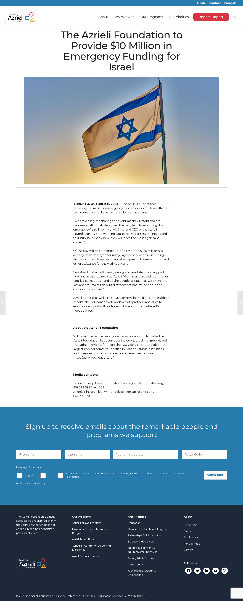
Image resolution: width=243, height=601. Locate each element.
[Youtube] (215, 571)
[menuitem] (103, 17)
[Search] (234, 17)
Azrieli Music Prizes (84, 539)
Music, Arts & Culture (141, 558)
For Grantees (192, 543)
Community (135, 564)
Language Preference (29, 467)
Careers (188, 550)
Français (230, 3)
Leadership (190, 525)
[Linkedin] (206, 571)
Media (201, 3)
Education (134, 523)
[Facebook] (188, 571)
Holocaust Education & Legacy (147, 529)
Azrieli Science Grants (85, 556)
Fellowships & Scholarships (144, 535)
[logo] (20, 17)
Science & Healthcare (141, 541)
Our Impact (191, 537)
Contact (215, 3)
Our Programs (81, 516)
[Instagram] (224, 571)
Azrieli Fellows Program (86, 523)
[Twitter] (197, 571)
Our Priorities (137, 516)
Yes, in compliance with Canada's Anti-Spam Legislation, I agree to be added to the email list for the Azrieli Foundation (126, 475)
